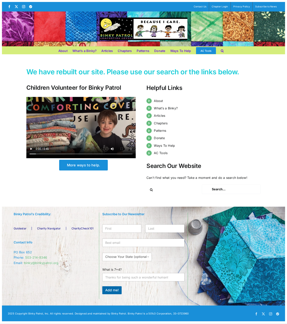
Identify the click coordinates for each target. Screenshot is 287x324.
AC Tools (161, 153)
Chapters (161, 123)
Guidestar (20, 228)
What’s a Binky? (166, 108)
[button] (222, 50)
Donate (159, 138)
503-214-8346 (36, 257)
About (158, 101)
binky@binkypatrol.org (41, 263)
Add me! (112, 290)
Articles (159, 116)
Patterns (160, 131)
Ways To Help (164, 146)
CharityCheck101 (82, 228)
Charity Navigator (49, 228)
